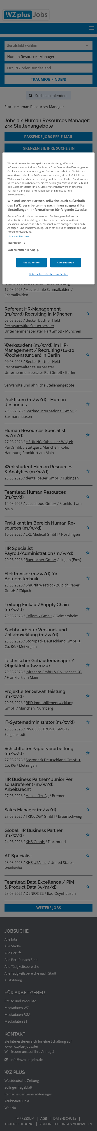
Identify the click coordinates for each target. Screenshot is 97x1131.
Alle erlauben (65, 262)
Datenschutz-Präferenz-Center (48, 274)
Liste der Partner (18, 236)
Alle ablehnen (31, 262)
